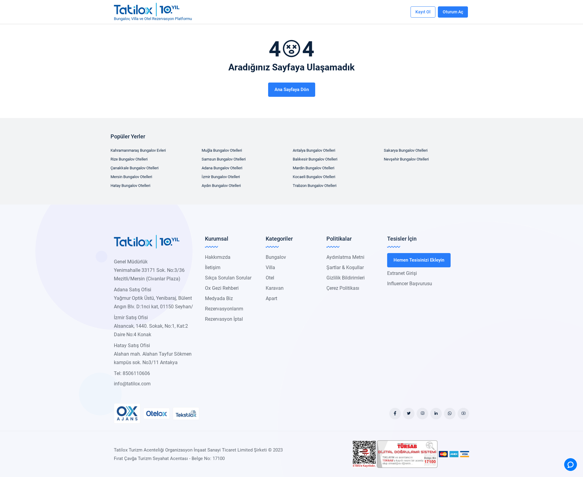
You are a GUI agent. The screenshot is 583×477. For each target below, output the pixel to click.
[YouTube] (463, 413)
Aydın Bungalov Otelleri (221, 185)
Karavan (275, 288)
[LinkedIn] (436, 413)
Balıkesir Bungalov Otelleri (315, 159)
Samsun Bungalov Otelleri (224, 159)
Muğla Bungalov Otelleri (222, 150)
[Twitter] (408, 413)
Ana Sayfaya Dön (291, 89)
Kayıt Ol (423, 11)
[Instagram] (422, 413)
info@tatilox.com (132, 384)
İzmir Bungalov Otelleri (221, 176)
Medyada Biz (219, 298)
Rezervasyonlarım (224, 309)
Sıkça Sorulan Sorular (228, 278)
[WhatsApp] (449, 413)
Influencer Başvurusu (409, 283)
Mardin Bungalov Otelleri (313, 168)
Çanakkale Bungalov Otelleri (135, 168)
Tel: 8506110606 (132, 373)
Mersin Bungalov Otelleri (131, 176)
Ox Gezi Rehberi (222, 288)
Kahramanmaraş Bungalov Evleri (138, 150)
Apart (271, 298)
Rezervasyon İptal (224, 319)
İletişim (212, 267)
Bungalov (276, 257)
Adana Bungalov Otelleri (222, 168)
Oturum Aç (453, 11)
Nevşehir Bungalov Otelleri (406, 159)
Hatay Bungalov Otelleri (130, 185)
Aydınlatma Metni (345, 257)
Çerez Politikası (342, 288)
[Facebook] (395, 413)
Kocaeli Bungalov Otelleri (314, 176)
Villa (270, 267)
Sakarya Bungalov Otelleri (406, 150)
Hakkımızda (217, 257)
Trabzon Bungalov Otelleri (314, 185)
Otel (270, 278)
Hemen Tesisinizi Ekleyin (419, 260)
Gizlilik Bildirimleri (345, 278)
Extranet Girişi (402, 273)
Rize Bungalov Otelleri (129, 159)
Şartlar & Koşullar (345, 267)
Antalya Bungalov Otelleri (314, 150)
